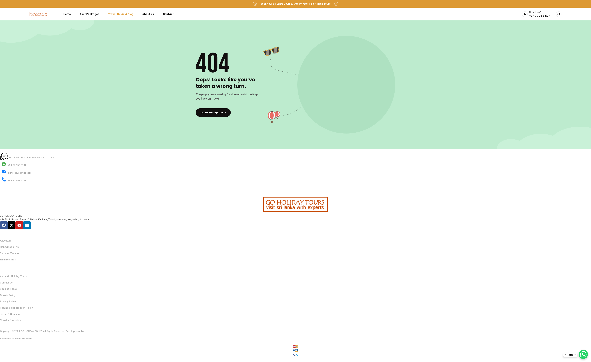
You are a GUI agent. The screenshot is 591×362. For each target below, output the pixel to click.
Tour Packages (89, 14)
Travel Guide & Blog (121, 14)
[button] (255, 4)
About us (148, 14)
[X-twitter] (11, 225)
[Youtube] (19, 225)
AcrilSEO (89, 331)
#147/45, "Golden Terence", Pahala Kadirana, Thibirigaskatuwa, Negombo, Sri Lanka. (45, 219)
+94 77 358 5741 (540, 16)
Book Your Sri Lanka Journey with (296, 3)
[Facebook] (4, 225)
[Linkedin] (27, 225)
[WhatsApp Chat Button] (583, 354)
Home (67, 14)
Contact (168, 14)
